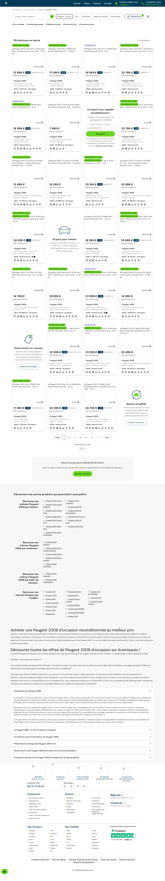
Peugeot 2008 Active (54, 501)
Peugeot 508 (73, 595)
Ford (52, 839)
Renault (32, 831)
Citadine (70, 798)
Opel (31, 839)
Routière (70, 804)
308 (68, 836)
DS (51, 851)
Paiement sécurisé (127, 859)
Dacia (31, 842)
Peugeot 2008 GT (75, 507)
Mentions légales (59, 859)
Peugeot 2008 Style (75, 526)
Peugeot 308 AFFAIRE (76, 613)
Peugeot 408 (51, 610)
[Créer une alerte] (4, 871)
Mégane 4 (95, 842)
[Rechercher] (52, 16)
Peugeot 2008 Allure (53, 517)
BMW (52, 842)
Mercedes (54, 845)
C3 (68, 842)
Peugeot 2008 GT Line (76, 517)
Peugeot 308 (50, 599)
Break (69, 807)
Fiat (51, 831)
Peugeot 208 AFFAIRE (76, 609)
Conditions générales (40, 859)
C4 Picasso (71, 845)
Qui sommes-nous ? (36, 798)
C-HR (94, 831)
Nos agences (34, 801)
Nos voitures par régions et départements (98, 812)
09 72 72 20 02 (35, 786)
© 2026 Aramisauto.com (82, 870)
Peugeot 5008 (51, 607)
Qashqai (95, 848)
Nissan (31, 851)
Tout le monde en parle (38, 810)
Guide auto (96, 807)
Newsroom (33, 812)
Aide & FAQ (33, 807)
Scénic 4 (95, 845)
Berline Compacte (74, 801)
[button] (71, 16)
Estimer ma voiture (136, 422)
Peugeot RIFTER (74, 605)
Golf (93, 836)
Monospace (71, 810)
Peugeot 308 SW (52, 603)
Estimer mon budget (28, 367)
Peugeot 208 (50, 592)
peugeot (40, 10)
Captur (69, 848)
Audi (31, 848)
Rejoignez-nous (35, 804)
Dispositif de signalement (84, 862)
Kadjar (94, 839)
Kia (51, 836)
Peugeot (32, 834)
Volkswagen (33, 845)
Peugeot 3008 (51, 595)
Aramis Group (34, 818)
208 (68, 831)
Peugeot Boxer (96, 598)
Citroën (32, 836)
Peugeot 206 (73, 616)
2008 (69, 834)
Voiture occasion (29, 10)
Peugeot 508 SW (74, 592)
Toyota (52, 848)
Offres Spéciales (98, 804)
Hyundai (53, 834)
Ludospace (71, 812)
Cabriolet (95, 801)
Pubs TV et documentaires (39, 815)
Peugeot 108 (50, 614)
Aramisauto (16, 10)
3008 (69, 839)
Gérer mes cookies (108, 859)
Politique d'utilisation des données (83, 859)
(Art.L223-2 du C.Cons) (104, 146)
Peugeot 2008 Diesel (54, 554)
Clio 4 (94, 834)
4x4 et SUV (96, 798)
